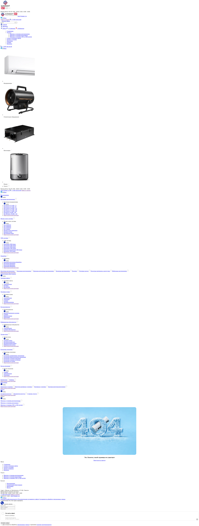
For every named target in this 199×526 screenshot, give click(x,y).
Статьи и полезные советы (14, 38)
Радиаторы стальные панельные (12, 358)
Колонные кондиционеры (63, 271)
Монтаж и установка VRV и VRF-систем (21, 36)
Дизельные (7, 299)
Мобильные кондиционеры (119, 271)
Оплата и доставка (12, 39)
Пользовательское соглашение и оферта (28, 499)
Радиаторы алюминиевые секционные (14, 355)
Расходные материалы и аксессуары (100, 271)
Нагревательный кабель (10, 343)
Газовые (6, 300)
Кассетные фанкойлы (9, 265)
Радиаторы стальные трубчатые (12, 360)
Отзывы (9, 42)
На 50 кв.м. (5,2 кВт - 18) (10, 209)
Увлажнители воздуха (19, 393)
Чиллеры (74, 271)
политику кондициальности (44, 524)
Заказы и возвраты (9, 468)
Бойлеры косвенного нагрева (11, 313)
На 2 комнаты (7, 224)
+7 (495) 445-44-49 (16, 19)
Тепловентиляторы (9, 302)
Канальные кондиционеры (24, 271)
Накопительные (8, 316)
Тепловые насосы (84, 271)
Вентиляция (4, 382)
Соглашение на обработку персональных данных (52, 499)
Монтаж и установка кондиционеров (20, 34)
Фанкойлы (4, 256)
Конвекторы (4, 379)
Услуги (9, 32)
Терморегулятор (8, 340)
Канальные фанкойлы (9, 266)
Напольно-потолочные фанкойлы (13, 262)
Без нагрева (7, 287)
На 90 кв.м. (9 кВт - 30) (10, 212)
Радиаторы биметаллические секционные (15, 357)
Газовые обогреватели (10, 329)
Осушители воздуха (6, 393)
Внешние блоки (8, 232)
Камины (11, 379)
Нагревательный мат (9, 342)
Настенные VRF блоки (10, 245)
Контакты (9, 43)
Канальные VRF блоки (10, 248)
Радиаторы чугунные (9, 361)
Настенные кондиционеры (8, 199)
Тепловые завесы (5, 278)
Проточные (7, 317)
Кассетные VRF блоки (10, 247)
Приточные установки (7, 386)
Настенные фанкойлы (9, 263)
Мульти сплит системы (7, 218)
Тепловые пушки (5, 291)
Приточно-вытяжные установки (23, 386)
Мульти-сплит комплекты (10, 230)
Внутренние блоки (9, 233)
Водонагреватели (5, 307)
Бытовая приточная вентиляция (56, 386)
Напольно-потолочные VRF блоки (13, 249)
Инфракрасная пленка (9, 344)
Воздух (2, 389)
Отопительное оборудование (8, 274)
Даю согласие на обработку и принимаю (26, 524)
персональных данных (23, 524)
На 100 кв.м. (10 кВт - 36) (10, 214)
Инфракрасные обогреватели (8, 322)
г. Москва (4, 10)
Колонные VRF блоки (9, 251)
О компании (10, 31)
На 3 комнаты (7, 226)
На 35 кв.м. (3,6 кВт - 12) (10, 208)
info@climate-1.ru (22, 16)
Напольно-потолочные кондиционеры (43, 271)
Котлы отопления (5, 366)
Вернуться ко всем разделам (11, 215)
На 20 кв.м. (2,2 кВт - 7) (10, 205)
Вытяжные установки (40, 386)
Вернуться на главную (99, 460)
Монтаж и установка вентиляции (19, 35)
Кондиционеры (5, 195)
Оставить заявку (5, 523)
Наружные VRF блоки (10, 244)
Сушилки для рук (32, 393)
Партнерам (10, 41)
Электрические (8, 284)
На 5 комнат (7, 229)
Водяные (6, 285)
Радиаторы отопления (7, 349)
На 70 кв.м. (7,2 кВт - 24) (10, 211)
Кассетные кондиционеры (8, 271)
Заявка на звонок (5, 19)
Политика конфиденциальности (9, 499)
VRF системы (4, 238)
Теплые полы (4, 334)
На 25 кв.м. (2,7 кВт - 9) (10, 207)
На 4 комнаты (7, 227)
